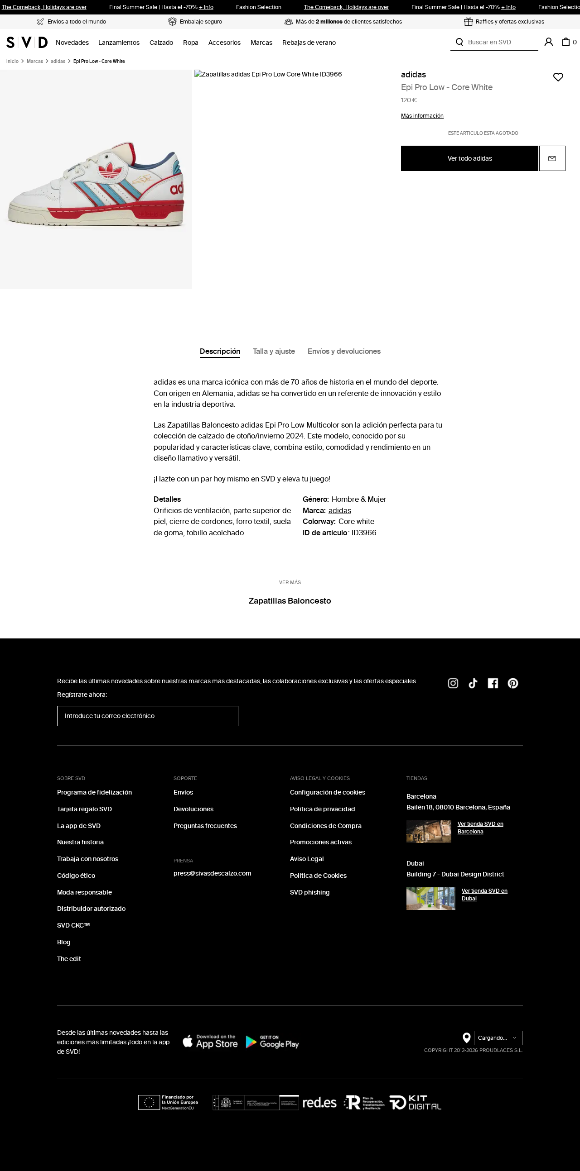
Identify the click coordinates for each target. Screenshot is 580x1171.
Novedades (72, 43)
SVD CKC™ (73, 925)
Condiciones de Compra (326, 826)
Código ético (76, 876)
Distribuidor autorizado (91, 909)
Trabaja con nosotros (87, 859)
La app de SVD (79, 826)
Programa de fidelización (94, 792)
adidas (58, 61)
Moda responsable (84, 892)
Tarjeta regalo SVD (84, 809)
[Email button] (552, 158)
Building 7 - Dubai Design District (455, 874)
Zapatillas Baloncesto (290, 600)
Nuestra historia (80, 842)
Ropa (190, 43)
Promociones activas (321, 842)
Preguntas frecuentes (205, 826)
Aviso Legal (307, 859)
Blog (64, 942)
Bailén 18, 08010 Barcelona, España (458, 807)
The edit (69, 959)
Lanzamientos (119, 43)
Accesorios (224, 43)
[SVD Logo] (27, 42)
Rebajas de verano (309, 43)
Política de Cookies (318, 876)
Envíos (183, 792)
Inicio (12, 61)
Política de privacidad (322, 809)
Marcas (261, 43)
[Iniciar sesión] (549, 42)
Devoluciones (193, 809)
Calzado (161, 43)
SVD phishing (310, 892)
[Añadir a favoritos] (558, 77)
